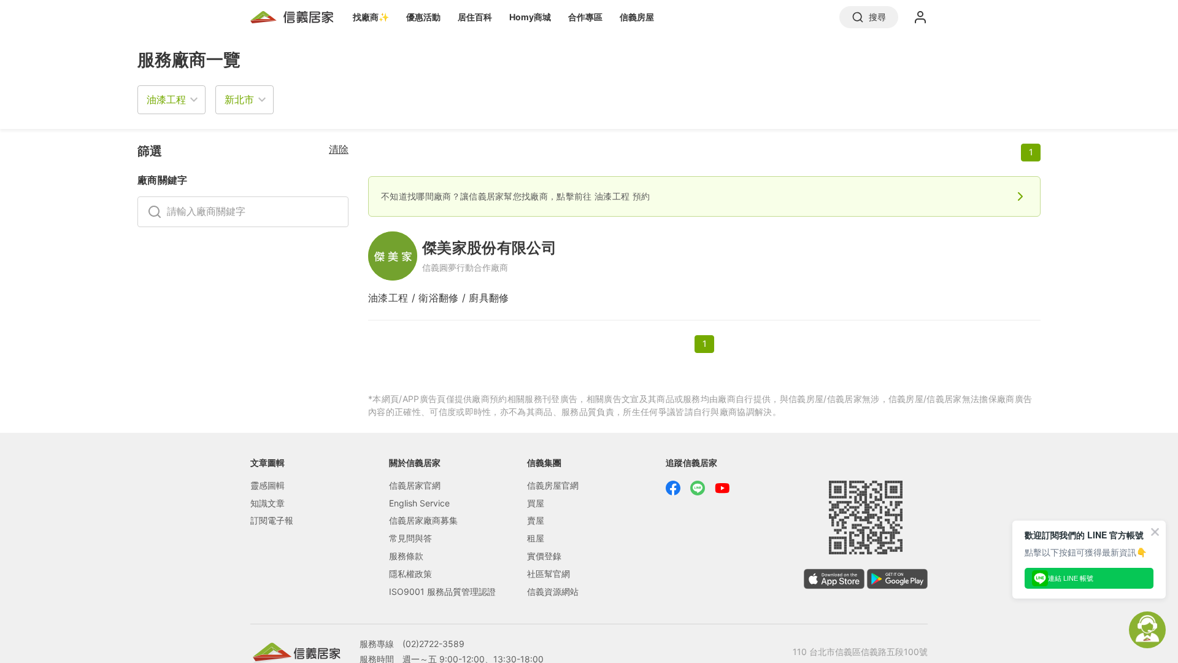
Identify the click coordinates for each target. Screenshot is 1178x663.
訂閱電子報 (271, 520)
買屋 (535, 503)
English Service (419, 503)
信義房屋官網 (553, 485)
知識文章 (267, 503)
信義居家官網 (415, 485)
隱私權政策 (410, 573)
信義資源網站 (553, 591)
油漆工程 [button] (166, 99)
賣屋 (535, 520)
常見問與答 (410, 538)
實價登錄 (544, 556)
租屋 (535, 538)
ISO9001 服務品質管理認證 (442, 591)
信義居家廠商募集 (423, 520)
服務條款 (406, 556)
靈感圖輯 (267, 485)
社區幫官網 (548, 573)
